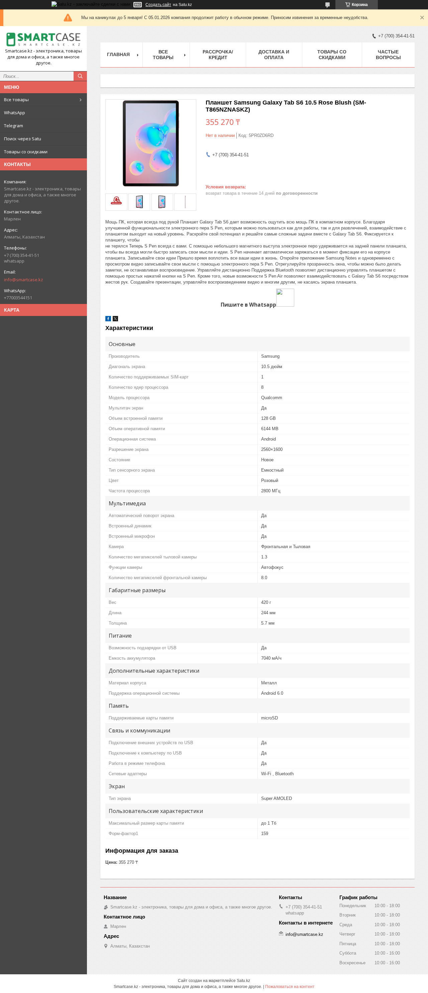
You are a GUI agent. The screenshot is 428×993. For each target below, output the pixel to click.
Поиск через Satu (22, 139)
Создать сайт (158, 4)
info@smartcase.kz (23, 280)
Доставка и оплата (273, 54)
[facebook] (108, 319)
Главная (118, 54)
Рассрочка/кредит (218, 54)
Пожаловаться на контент (290, 986)
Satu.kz (243, 980)
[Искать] (80, 76)
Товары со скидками (25, 152)
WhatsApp (14, 113)
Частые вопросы (388, 54)
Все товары (16, 100)
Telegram (13, 126)
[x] (115, 319)
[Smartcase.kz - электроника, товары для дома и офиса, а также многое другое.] (43, 39)
